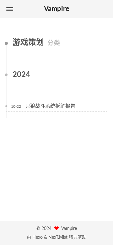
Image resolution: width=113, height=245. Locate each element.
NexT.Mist (57, 237)
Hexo (37, 237)
